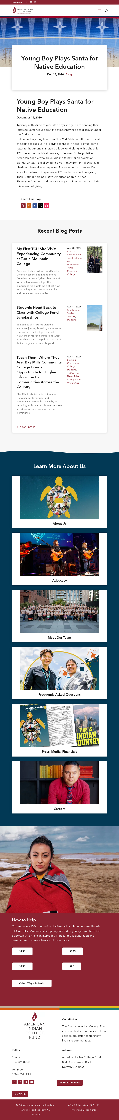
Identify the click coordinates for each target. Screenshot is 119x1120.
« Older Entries (26, 426)
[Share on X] (40, 205)
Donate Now (17, 2)
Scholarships (73, 310)
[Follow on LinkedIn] (26, 1082)
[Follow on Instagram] (20, 1082)
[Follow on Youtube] (31, 1082)
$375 (72, 951)
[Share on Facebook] (35, 205)
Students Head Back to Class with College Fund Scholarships (38, 312)
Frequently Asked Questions (59, 695)
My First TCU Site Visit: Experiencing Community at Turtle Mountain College (39, 256)
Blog (69, 74)
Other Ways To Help (32, 983)
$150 (22, 966)
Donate (20, 1093)
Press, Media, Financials (59, 752)
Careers (59, 809)
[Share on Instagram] (46, 205)
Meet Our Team (59, 638)
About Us (59, 523)
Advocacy (59, 580)
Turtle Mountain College (72, 271)
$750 (22, 951)
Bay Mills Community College (73, 363)
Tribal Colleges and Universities (74, 379)
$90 (71, 966)
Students (71, 319)
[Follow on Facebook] (14, 1082)
